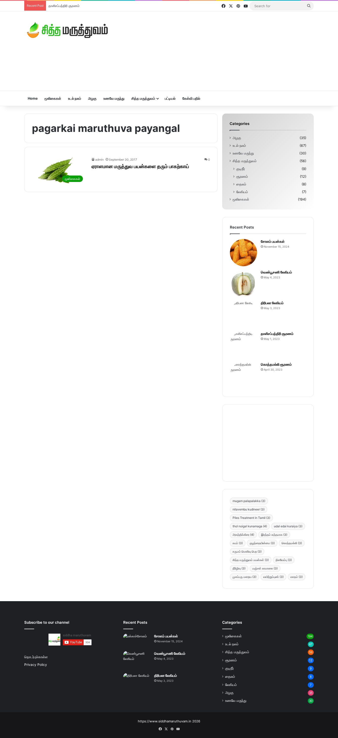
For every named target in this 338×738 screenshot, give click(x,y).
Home (33, 98)
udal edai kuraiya (288, 526)
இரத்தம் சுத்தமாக (274, 534)
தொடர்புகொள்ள (36, 657)
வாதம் (296, 577)
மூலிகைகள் (53, 98)
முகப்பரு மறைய (244, 577)
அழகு (92, 98)
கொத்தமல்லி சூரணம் (276, 364)
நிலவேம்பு (284, 560)
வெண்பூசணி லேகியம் (276, 272)
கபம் (238, 543)
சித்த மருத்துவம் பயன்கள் (251, 560)
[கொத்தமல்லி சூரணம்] (243, 375)
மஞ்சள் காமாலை (265, 568)
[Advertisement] (218, 51)
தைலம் (241, 184)
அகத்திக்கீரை (243, 534)
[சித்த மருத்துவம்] (67, 30)
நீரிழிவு (239, 568)
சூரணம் (242, 176)
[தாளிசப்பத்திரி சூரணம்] (243, 344)
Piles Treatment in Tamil (251, 518)
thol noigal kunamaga (250, 526)
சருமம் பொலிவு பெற (247, 551)
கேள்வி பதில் (191, 98)
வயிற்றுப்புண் (273, 577)
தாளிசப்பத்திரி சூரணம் (63, 6)
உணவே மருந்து (113, 98)
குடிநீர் (240, 169)
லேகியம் (242, 192)
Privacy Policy (35, 665)
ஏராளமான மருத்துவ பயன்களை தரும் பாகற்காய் (140, 166)
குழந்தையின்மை (262, 543)
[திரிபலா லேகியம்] (243, 314)
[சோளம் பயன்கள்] (243, 252)
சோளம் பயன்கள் (273, 241)
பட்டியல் (170, 98)
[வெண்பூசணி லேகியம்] (243, 283)
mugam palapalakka (249, 501)
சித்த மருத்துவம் (143, 98)
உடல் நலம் (74, 98)
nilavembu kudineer (249, 509)
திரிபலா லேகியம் (272, 303)
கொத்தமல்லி (292, 543)
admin (99, 159)
